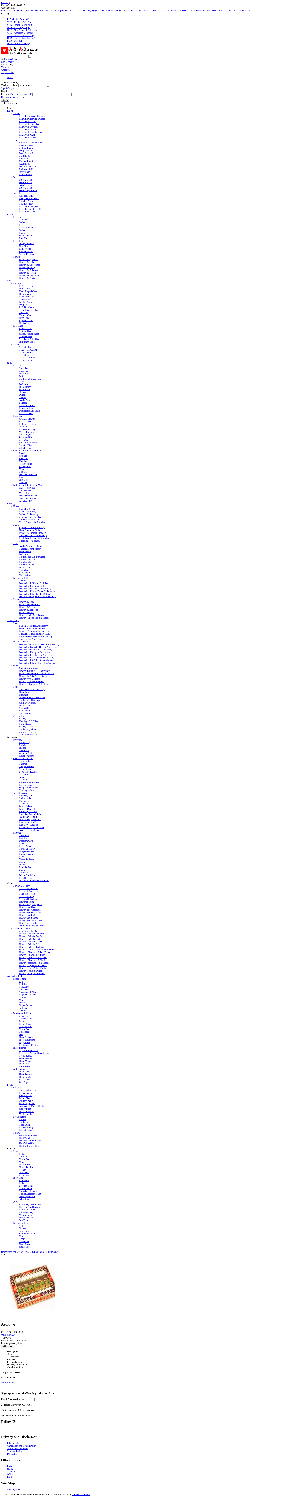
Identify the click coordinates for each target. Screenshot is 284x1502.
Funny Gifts (24, 567)
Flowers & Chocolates (29, 265)
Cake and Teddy (26, 896)
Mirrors (22, 997)
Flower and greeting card (30, 904)
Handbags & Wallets (28, 721)
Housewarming (26, 1127)
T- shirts (22, 1170)
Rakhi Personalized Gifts (30, 209)
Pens (21, 1034)
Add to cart (7, 1346)
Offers (10, 1474)
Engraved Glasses (27, 994)
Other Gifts (18, 716)
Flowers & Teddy (27, 267)
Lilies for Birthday (27, 511)
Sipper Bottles (25, 1005)
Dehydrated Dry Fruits (29, 410)
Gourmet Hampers (27, 732)
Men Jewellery (26, 490)
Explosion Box (26, 408)
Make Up (23, 469)
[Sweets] (32, 1317)
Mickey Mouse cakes (29, 334)
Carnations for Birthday (30, 517)
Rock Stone (24, 1066)
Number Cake (25, 315)
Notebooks (24, 1032)
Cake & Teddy (26, 352)
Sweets (22, 395)
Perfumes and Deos (28, 474)
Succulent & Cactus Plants (31, 1106)
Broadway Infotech (81, 1494)
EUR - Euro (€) (219, 10)
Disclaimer (12, 1453)
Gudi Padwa (25, 872)
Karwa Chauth (26, 854)
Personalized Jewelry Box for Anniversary (38, 647)
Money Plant (25, 1109)
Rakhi (10, 111)
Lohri (21, 856)
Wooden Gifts (25, 437)
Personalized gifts (21, 578)
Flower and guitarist (28, 259)
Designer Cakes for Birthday (32, 533)
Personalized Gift (21, 641)
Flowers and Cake (27, 907)
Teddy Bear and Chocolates (32, 925)
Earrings (23, 456)
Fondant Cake (25, 302)
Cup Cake (23, 312)
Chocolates (24, 368)
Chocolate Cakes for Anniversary (34, 633)
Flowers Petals (26, 235)
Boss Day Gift (25, 795)
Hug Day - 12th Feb (28, 822)
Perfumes (23, 384)
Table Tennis (25, 1199)
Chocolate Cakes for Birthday (33, 535)
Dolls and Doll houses (29, 1207)
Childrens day (25, 798)
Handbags (23, 461)
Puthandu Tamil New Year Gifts (34, 880)
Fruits (21, 376)
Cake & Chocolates (28, 349)
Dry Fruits (24, 373)
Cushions (23, 371)
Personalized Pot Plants (30, 1140)
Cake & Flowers (26, 347)
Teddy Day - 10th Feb (29, 817)
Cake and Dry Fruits (28, 891)
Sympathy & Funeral (28, 787)
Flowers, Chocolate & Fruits (32, 955)
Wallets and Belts (27, 501)
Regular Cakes (26, 286)
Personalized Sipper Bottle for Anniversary (39, 663)
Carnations (24, 219)
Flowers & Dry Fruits (29, 275)
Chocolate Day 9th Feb (30, 814)
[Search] (30, 57)
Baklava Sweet (26, 413)
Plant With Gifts (26, 1143)
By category (18, 416)
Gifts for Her (25, 448)
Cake (15, 623)
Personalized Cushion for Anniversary (36, 655)
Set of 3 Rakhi (25, 182)
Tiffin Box (24, 1172)
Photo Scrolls (25, 1077)
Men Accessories (27, 487)
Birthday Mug (25, 562)
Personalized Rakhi (28, 166)
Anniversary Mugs (27, 702)
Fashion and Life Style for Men (27, 485)
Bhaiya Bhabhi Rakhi (29, 198)
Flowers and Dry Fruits (30, 912)
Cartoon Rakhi (26, 148)
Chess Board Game (28, 1191)
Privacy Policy (14, 1443)
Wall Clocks (24, 1079)
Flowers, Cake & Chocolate (32, 933)
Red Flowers (25, 249)
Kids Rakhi (24, 158)
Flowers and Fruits (27, 915)
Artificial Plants (26, 421)
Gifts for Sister (26, 203)
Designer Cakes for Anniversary (34, 631)
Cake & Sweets (26, 355)
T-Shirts (22, 397)
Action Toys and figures (30, 1204)
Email (4, 91)
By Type (17, 217)
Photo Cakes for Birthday (31, 530)
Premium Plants (26, 1111)
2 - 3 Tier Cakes (26, 307)
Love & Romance (27, 1130)
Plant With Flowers (28, 1135)
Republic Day (25, 867)
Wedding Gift (25, 753)
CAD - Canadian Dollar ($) (142, 10)
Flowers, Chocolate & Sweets (33, 957)
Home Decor (25, 724)
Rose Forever (25, 238)
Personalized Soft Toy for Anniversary (37, 660)
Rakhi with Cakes (27, 121)
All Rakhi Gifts (26, 195)
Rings (21, 477)
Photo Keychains (27, 1040)
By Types (17, 1087)
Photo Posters (25, 1074)
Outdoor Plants (26, 1101)
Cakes (10, 280)
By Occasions (19, 1117)
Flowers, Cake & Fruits (30, 939)
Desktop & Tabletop (22, 1013)
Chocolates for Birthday (30, 549)
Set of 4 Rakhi (25, 185)
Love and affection (28, 771)
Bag (21, 981)
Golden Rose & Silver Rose (32, 556)
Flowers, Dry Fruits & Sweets (33, 965)
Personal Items (20, 978)
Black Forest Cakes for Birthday (34, 538)
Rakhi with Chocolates (29, 124)
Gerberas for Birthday (29, 519)
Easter (22, 843)
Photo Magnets (26, 1061)
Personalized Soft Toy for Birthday (35, 594)
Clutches (23, 482)
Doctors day (24, 801)
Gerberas (23, 222)
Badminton (24, 1180)
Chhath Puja (24, 835)
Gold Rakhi (24, 156)
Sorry (21, 777)
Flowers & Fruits (27, 278)
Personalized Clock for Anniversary (35, 649)
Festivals (17, 833)
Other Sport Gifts (27, 1196)
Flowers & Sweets (27, 272)
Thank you (24, 779)
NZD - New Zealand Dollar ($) (113, 10)
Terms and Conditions (17, 1448)
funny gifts (24, 426)
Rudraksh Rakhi (26, 169)
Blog (9, 1477)
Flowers (11, 214)
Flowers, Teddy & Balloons (32, 973)
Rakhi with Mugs (27, 134)
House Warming (26, 756)
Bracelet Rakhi (26, 145)
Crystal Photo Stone (28, 1050)
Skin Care (23, 479)
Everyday (17, 740)
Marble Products (26, 432)
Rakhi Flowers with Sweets (32, 119)
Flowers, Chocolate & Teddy (32, 960)
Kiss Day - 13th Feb (28, 825)
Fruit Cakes (24, 288)
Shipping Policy (14, 1451)
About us (11, 1471)
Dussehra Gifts (26, 840)
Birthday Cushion (27, 559)
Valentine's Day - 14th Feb (31, 827)
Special (16, 193)
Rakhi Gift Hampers (28, 206)
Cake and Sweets (27, 894)
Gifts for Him (25, 445)
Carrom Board (25, 1188)
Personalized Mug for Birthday (33, 586)
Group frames (25, 1055)
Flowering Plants (27, 1103)
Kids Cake (18, 326)
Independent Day (27, 851)
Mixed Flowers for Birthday (32, 522)
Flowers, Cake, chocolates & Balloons (37, 949)
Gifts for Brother (26, 201)
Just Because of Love (29, 782)
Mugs (21, 381)
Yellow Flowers (26, 254)
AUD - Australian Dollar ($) (168, 10)
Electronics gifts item (28, 1045)
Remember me (11, 103)
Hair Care (23, 458)
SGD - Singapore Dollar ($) (61, 10)
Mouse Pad (24, 1029)
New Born (24, 750)
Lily (21, 225)
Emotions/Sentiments (23, 758)
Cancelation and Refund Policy (21, 1445)
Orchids (22, 230)
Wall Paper (24, 1082)
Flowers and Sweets (28, 917)
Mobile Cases (25, 1026)
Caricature (24, 986)
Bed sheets (24, 984)
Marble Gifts (25, 575)
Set (14, 177)
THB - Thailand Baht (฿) (36, 10)
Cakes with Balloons (28, 899)
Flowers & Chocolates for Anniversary (37, 673)
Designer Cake (26, 304)
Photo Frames (25, 692)
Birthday (11, 503)
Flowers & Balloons (28, 270)
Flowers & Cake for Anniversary (34, 676)
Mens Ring (24, 493)
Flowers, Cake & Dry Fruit (31, 936)
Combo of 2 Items (21, 886)
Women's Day (25, 806)
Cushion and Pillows (28, 992)
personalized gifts (15, 976)
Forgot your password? (21, 94)
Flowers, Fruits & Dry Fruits (32, 968)
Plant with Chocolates (29, 1146)
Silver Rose (24, 389)
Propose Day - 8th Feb (29, 809)
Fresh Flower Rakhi (28, 153)
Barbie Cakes (25, 328)
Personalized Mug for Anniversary (35, 652)
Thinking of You (26, 790)
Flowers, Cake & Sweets (30, 941)
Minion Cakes (25, 336)
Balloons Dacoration (28, 424)
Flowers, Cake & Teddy (30, 944)
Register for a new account (13, 97)
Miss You (23, 774)
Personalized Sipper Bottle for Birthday (37, 596)
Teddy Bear (24, 400)
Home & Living (26, 564)
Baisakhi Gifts (25, 878)
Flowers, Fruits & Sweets (31, 971)
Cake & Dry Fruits (27, 357)
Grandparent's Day (28, 803)
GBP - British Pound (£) (238, 10)
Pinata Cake (24, 323)
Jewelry (22, 718)
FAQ (9, 1466)
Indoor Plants (25, 1098)
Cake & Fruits (25, 360)
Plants (10, 1085)
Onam (22, 862)
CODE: (4, 1332)
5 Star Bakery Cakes (28, 310)
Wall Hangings (20, 1069)
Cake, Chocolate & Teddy (31, 931)
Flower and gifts (26, 902)
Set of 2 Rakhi (25, 180)
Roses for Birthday (28, 509)
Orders (10, 77)
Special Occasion (21, 793)
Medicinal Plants (26, 1114)
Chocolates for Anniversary (32, 689)
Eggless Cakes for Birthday (32, 527)
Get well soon (25, 769)
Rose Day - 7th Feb (28, 811)
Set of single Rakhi (28, 190)
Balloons (23, 403)
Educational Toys (27, 1209)
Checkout (5, 70)
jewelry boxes (25, 464)
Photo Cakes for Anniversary (32, 628)
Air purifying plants (28, 1090)
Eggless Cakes (26, 320)
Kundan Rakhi (26, 161)
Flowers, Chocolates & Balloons (34, 618)
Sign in (4, 88)
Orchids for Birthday (28, 514)
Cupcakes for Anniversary (31, 639)
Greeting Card (25, 1018)
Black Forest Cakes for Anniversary (35, 636)
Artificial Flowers (27, 418)
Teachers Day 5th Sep (29, 830)
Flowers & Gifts (26, 612)
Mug (21, 1000)
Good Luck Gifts (27, 405)
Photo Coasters (26, 1037)
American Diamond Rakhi (31, 142)
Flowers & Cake (26, 262)
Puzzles (22, 1002)
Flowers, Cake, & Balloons (31, 947)
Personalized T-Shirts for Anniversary (36, 657)
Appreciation (25, 761)
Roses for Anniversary (29, 668)
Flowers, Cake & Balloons (31, 615)
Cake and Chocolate (28, 888)
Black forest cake (27, 296)
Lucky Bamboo (26, 1093)
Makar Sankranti (26, 859)
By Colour (18, 241)
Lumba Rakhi (25, 174)
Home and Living (27, 429)
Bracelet (23, 453)
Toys (15, 1201)
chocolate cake (26, 299)
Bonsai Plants (25, 1095)
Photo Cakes (25, 294)
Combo (16, 113)
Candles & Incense (28, 734)
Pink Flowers (25, 246)
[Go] (47, 86)
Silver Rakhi (25, 172)
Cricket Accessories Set (30, 1193)
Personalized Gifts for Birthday (33, 583)
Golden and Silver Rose (30, 379)
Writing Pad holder (28, 1233)
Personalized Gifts (21, 1223)
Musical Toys (25, 1215)
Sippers (22, 392)
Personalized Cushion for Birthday (35, 588)
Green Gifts (24, 440)
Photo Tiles (24, 1063)
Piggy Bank (24, 1042)
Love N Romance (27, 785)
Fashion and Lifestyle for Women (28, 450)
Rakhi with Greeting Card (31, 132)
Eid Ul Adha (25, 846)
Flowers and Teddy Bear (30, 920)
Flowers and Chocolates (30, 909)
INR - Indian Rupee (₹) (12, 10)
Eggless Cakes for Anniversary (33, 625)
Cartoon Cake (25, 331)
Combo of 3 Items (21, 928)
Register (12, 88)
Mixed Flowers (26, 227)
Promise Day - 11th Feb (30, 819)
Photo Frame (25, 387)
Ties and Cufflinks (27, 498)
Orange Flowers (26, 243)
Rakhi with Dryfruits (28, 126)
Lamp (21, 1021)
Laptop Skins (25, 1024)
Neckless (23, 472)
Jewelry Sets (25, 466)
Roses (22, 233)
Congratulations (26, 766)
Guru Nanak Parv (27, 848)
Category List (13, 1489)
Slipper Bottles (26, 1167)
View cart (5, 67)
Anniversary (13, 620)
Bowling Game (26, 1186)
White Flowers (26, 251)
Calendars (23, 1016)
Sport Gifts (18, 1178)
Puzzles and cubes (27, 1217)
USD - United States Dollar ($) (196, 10)
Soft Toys (23, 1008)
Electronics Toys (26, 1212)
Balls (21, 1183)
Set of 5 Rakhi (25, 188)
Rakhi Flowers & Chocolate (32, 116)
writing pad (24, 1175)
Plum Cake (24, 318)
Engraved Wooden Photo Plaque (34, 1053)
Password (5, 94)
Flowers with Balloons (29, 679)
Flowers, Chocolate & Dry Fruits (34, 952)
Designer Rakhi (26, 150)
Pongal (22, 864)
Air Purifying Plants (28, 442)
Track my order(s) (9, 85)
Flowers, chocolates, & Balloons (34, 963)
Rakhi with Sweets (28, 137)
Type (15, 140)
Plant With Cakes (27, 1138)
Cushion (23, 1156)
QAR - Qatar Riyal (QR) (86, 10)
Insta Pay (5, 2)
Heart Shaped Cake (28, 291)
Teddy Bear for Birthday (30, 546)
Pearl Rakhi (24, 164)
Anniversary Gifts (27, 729)
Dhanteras (23, 838)
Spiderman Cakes (27, 341)
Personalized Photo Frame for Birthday (37, 591)
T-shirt (22, 1239)
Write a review (8, 1334)
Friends (22, 748)
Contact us (12, 1469)
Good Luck (24, 1124)
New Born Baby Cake (29, 339)
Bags (21, 1154)
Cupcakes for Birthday (29, 541)
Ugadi (22, 870)
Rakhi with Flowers (28, 129)
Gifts (9, 363)
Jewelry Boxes (26, 726)
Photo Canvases (26, 1071)
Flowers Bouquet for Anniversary (34, 671)
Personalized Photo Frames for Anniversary (39, 644)
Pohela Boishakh (27, 875)
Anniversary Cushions (29, 700)
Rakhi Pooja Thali (27, 211)
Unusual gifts (25, 434)
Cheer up (23, 764)
